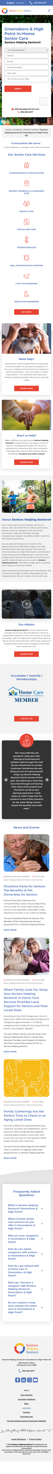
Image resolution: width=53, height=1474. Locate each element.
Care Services (26, 1370)
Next (47, 767)
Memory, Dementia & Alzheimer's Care (26, 192)
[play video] (26, 604)
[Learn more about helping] (26, 415)
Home (8, 130)
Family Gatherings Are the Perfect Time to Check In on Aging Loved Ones (25, 1091)
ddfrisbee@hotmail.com (27, 109)
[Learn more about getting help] (26, 338)
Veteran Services (26, 247)
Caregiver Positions (26, 1375)
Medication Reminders (26, 301)
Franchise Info (26, 1392)
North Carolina (31, 130)
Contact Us (26, 719)
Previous (6, 767)
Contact (26, 1388)
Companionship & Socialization (26, 173)
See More (26, 312)
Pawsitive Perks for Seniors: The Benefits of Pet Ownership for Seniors (24, 865)
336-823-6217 (40, 3)
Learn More (26, 388)
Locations (18, 130)
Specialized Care (26, 229)
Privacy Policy (35, 1415)
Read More (10, 905)
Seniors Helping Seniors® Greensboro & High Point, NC (26, 1338)
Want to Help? (26, 435)
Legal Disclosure (18, 1415)
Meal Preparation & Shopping (26, 265)
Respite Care (26, 211)
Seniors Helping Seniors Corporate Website (26, 1396)
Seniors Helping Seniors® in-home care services (23, 855)
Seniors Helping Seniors (32, 900)
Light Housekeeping (27, 283)
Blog (26, 1379)
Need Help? (26, 359)
